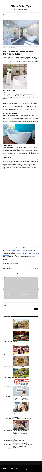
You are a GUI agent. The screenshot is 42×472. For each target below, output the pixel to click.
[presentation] (3, 289)
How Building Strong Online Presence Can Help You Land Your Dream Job (18, 418)
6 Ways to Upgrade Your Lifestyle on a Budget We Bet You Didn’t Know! (18, 444)
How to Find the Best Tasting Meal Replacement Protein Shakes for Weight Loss (20, 436)
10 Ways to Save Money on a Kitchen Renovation (13, 448)
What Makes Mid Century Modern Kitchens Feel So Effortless (17, 294)
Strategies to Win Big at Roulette (10, 341)
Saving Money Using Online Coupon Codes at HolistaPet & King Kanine (18, 386)
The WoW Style (21, 6)
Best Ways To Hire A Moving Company (11, 413)
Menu (21, 14)
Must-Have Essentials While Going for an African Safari (15, 330)
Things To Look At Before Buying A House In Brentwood (15, 377)
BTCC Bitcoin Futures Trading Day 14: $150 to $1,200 (14, 366)
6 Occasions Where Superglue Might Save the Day (14, 440)
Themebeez (29, 469)
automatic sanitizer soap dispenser (19, 250)
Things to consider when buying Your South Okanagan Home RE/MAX (18, 401)
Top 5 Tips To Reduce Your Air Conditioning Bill (13, 396)
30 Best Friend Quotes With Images (11, 354)
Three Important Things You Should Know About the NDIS (15, 430)
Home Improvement (6, 47)
